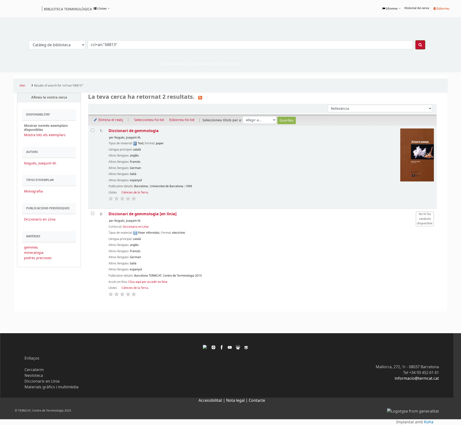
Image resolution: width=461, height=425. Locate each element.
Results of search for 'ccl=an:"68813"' (59, 85)
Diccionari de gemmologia (134, 130)
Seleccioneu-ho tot (149, 119)
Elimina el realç (110, 119)
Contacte (257, 400)
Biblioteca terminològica (68, 9)
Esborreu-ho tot (181, 119)
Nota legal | (237, 400)
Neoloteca (33, 375)
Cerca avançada (172, 64)
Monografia (33, 191)
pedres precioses (38, 258)
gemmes (31, 247)
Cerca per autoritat (200, 64)
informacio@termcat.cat (417, 378)
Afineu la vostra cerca (49, 97)
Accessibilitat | (212, 400)
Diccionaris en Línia (39, 219)
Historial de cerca (416, 8)
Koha (428, 422)
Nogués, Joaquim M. (40, 163)
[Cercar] (420, 44)
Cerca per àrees (228, 64)
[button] (101, 9)
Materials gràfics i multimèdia (51, 387)
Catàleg (19, 8)
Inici (22, 85)
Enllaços (31, 358)
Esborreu (442, 8)
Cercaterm (34, 370)
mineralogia (33, 252)
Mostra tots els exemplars (45, 135)
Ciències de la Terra (134, 192)
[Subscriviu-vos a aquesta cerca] (200, 97)
